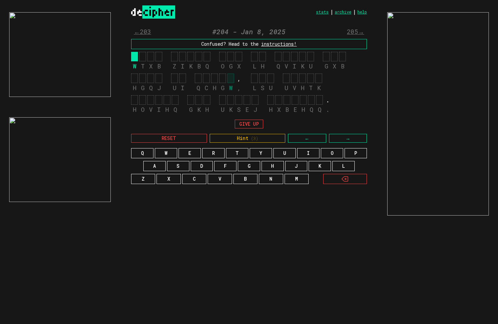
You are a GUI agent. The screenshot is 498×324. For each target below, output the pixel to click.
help (362, 12)
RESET (169, 138)
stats (322, 12)
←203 (142, 31)
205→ (355, 31)
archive (343, 12)
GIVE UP (249, 124)
